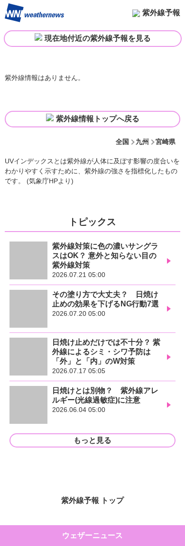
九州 (142, 141)
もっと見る (92, 440)
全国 (122, 141)
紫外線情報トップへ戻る (97, 119)
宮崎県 (166, 141)
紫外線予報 (161, 13)
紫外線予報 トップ (92, 500)
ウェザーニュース (92, 535)
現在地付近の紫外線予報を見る (98, 38)
